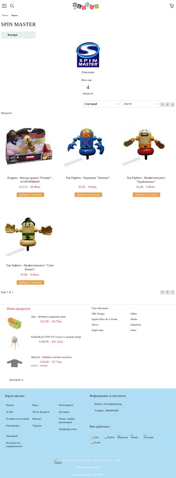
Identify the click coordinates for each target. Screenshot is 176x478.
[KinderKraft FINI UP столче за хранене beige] (14, 343)
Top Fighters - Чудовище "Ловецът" (88, 177)
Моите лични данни (88, 467)
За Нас (9, 412)
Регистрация (66, 405)
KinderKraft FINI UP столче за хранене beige (56, 337)
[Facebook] (94, 417)
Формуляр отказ (68, 429)
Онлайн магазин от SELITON (88, 475)
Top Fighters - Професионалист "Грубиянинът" (146, 179)
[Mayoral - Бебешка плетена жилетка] (14, 363)
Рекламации (13, 425)
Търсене (37, 425)
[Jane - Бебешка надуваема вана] (14, 323)
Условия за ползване (17, 419)
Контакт (36, 419)
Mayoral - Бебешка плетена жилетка (51, 357)
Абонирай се (16, 380)
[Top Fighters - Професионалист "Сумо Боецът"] (29, 233)
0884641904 (111, 410)
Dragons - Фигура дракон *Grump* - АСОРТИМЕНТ (29, 179)
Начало (5, 15)
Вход (35, 405)
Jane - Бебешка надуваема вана (48, 316)
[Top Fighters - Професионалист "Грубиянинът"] (145, 146)
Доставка (64, 412)
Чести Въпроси (40, 412)
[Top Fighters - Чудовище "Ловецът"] (87, 146)
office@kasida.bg (112, 404)
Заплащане (12, 436)
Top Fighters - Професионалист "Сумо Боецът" (30, 267)
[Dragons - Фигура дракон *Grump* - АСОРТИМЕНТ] (29, 146)
